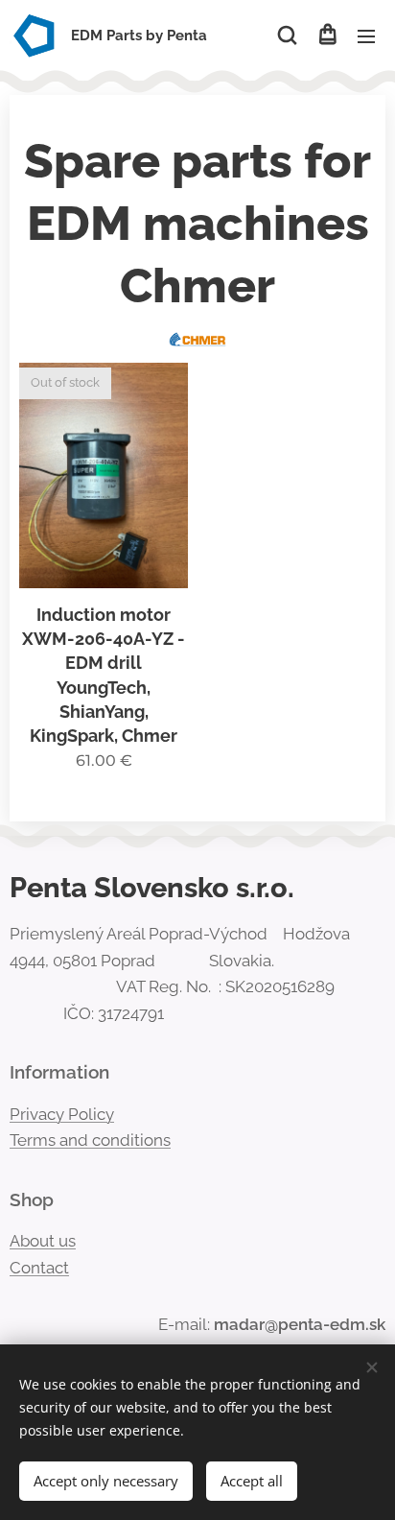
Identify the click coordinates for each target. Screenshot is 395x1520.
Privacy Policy (62, 1114)
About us (43, 1240)
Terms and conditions (90, 1140)
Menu (366, 35)
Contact (39, 1267)
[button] (287, 35)
